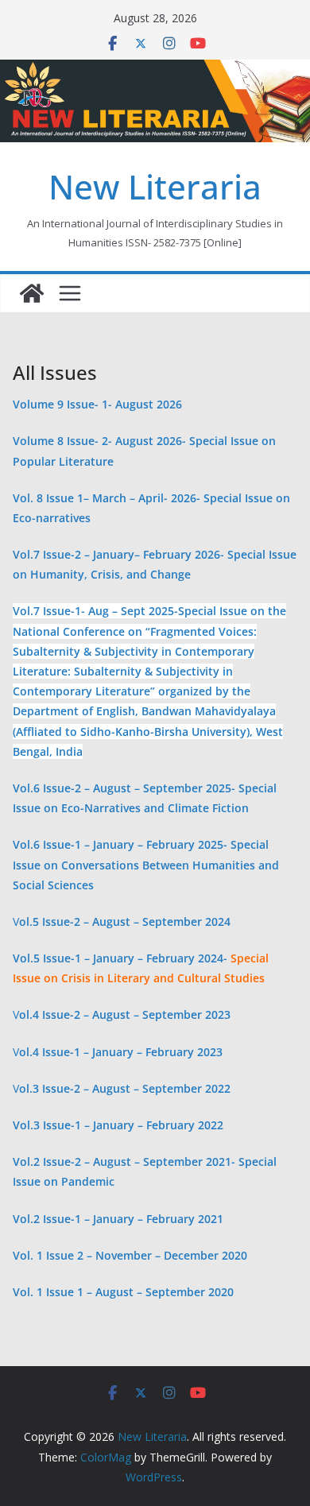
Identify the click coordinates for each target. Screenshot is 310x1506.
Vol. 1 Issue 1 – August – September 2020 (123, 1291)
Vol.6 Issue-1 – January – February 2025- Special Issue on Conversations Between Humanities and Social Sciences (146, 864)
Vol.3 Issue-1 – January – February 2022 (118, 1124)
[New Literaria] (32, 293)
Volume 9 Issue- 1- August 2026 (97, 404)
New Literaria (155, 186)
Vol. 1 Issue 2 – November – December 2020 (130, 1255)
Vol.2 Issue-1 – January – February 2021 (118, 1218)
